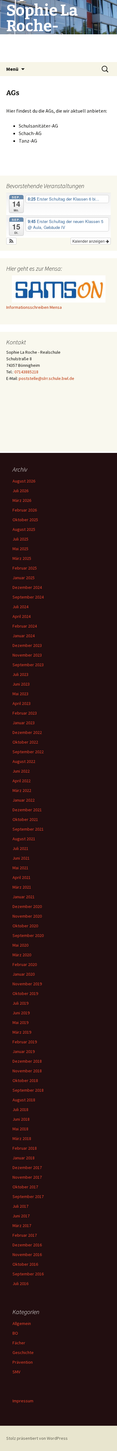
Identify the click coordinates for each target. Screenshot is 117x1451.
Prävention (22, 1362)
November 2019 (27, 984)
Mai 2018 (20, 1129)
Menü (12, 69)
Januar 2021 (23, 897)
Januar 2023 (23, 723)
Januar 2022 (23, 800)
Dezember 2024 (27, 587)
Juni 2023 (21, 684)
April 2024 (21, 616)
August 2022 (23, 761)
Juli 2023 (20, 674)
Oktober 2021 (25, 819)
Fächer (18, 1343)
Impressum (22, 1401)
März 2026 (21, 500)
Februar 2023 (24, 713)
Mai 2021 (20, 868)
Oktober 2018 (25, 1080)
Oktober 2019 (25, 993)
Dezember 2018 (27, 1061)
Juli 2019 (20, 1003)
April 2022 (21, 781)
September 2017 (28, 1196)
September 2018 (28, 1090)
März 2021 (21, 887)
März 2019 (21, 1032)
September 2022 (28, 752)
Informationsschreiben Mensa (34, 307)
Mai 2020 (20, 945)
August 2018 (23, 1100)
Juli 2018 (20, 1109)
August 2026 (23, 481)
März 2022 (21, 790)
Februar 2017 (24, 1235)
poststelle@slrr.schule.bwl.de (46, 378)
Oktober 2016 (25, 1264)
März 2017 (21, 1225)
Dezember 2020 (27, 906)
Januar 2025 (23, 577)
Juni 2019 (21, 1013)
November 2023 (27, 655)
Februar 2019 (24, 1042)
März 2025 (21, 558)
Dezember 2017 (27, 1167)
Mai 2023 (20, 693)
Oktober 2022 (25, 742)
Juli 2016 (20, 1283)
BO (15, 1333)
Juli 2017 (20, 1206)
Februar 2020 (24, 964)
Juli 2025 (20, 539)
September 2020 (28, 935)
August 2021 (23, 839)
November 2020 (27, 916)
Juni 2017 (21, 1216)
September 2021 (28, 829)
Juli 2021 (20, 848)
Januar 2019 (23, 1051)
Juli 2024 (20, 606)
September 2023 (28, 664)
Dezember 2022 (27, 732)
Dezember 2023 (27, 645)
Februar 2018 (24, 1148)
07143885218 (26, 372)
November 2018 (27, 1071)
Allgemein (21, 1323)
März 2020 (21, 955)
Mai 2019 (20, 1022)
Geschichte (23, 1352)
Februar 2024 (24, 626)
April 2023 (21, 703)
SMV (16, 1372)
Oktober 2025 (25, 519)
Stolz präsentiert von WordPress (37, 1438)
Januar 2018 (23, 1158)
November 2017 (27, 1177)
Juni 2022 (21, 771)
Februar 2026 (24, 510)
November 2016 (27, 1254)
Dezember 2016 (27, 1245)
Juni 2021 (21, 858)
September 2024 (28, 597)
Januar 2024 (23, 635)
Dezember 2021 (27, 810)
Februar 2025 (24, 568)
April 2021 (21, 877)
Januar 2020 (23, 974)
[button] (11, 241)
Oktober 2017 (25, 1187)
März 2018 (21, 1138)
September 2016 (28, 1274)
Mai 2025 (20, 548)
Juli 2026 (20, 490)
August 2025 (23, 529)
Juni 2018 (21, 1119)
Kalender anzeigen (89, 241)
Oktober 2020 (25, 926)
